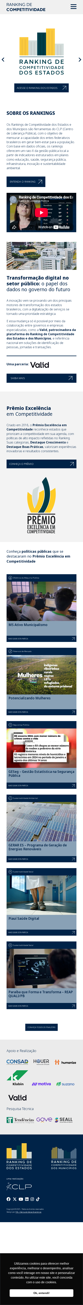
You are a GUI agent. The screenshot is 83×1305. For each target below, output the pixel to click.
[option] (41, 60)
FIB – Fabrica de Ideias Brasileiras (28, 1206)
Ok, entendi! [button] (41, 1293)
